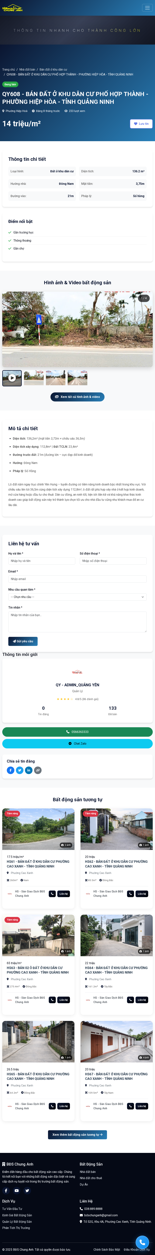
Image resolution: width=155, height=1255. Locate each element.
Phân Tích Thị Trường (16, 1228)
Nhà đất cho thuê (91, 1178)
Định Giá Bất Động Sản (17, 1215)
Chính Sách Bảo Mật (107, 1249)
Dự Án (84, 1184)
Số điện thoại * (90, 553)
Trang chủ (8, 69)
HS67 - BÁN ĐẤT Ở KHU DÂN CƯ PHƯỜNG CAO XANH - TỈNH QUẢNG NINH (116, 1076)
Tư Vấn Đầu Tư (12, 1209)
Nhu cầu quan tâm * (21, 589)
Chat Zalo (79, 743)
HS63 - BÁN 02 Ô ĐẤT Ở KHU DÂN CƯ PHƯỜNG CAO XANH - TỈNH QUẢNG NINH (38, 970)
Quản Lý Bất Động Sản (17, 1221)
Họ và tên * (15, 553)
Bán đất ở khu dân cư (53, 69)
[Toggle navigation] (147, 8)
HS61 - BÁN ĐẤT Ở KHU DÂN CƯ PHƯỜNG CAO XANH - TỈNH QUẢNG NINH (38, 864)
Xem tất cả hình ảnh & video (80, 397)
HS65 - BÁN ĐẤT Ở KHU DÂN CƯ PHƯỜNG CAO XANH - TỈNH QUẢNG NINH (38, 1076)
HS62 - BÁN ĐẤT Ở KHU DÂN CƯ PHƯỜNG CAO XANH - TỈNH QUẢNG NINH (116, 864)
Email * (13, 571)
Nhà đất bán (27, 69)
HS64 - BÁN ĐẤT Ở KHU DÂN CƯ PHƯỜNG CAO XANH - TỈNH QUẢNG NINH (116, 970)
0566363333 (80, 732)
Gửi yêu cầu (24, 641)
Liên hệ (64, 893)
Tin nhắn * (15, 607)
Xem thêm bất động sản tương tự (76, 1134)
